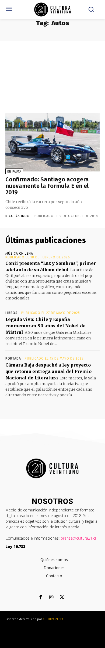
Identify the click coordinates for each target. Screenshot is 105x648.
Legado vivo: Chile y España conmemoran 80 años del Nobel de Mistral (45, 326)
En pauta (14, 171)
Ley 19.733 (15, 546)
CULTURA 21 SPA (53, 619)
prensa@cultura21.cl (78, 538)
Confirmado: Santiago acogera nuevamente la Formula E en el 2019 (47, 186)
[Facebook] (40, 598)
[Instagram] (51, 598)
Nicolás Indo (17, 216)
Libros (11, 312)
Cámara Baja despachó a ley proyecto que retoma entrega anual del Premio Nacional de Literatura (48, 371)
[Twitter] (62, 598)
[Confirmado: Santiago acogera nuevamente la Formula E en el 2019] (52, 142)
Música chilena (19, 253)
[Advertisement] (52, 72)
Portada (13, 358)
